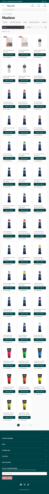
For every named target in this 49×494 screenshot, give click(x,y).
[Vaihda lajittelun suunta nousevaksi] (45, 27)
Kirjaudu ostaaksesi (9, 54)
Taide (7, 14)
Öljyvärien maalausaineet (34, 22)
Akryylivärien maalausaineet (15, 22)
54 (30, 425)
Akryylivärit (5, 22)
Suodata (5, 27)
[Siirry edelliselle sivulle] (15, 425)
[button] (24, 438)
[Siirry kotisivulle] (11, 5)
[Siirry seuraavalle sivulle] (34, 425)
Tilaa (7, 478)
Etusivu (3, 14)
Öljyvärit (25, 22)
